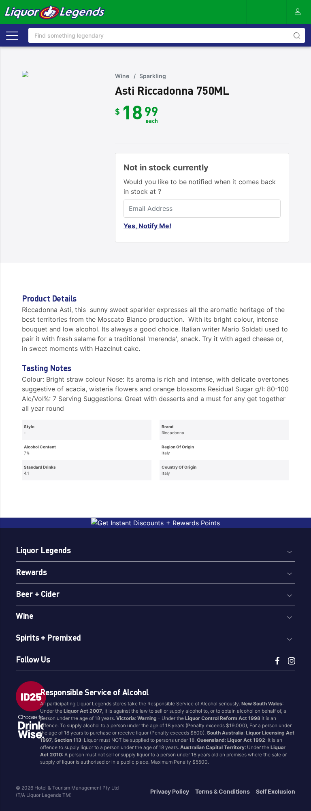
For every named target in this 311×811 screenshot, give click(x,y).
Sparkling (152, 75)
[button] (155, 549)
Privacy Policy (169, 791)
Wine (122, 75)
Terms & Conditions (222, 791)
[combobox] (166, 35)
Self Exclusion (275, 791)
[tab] (155, 549)
